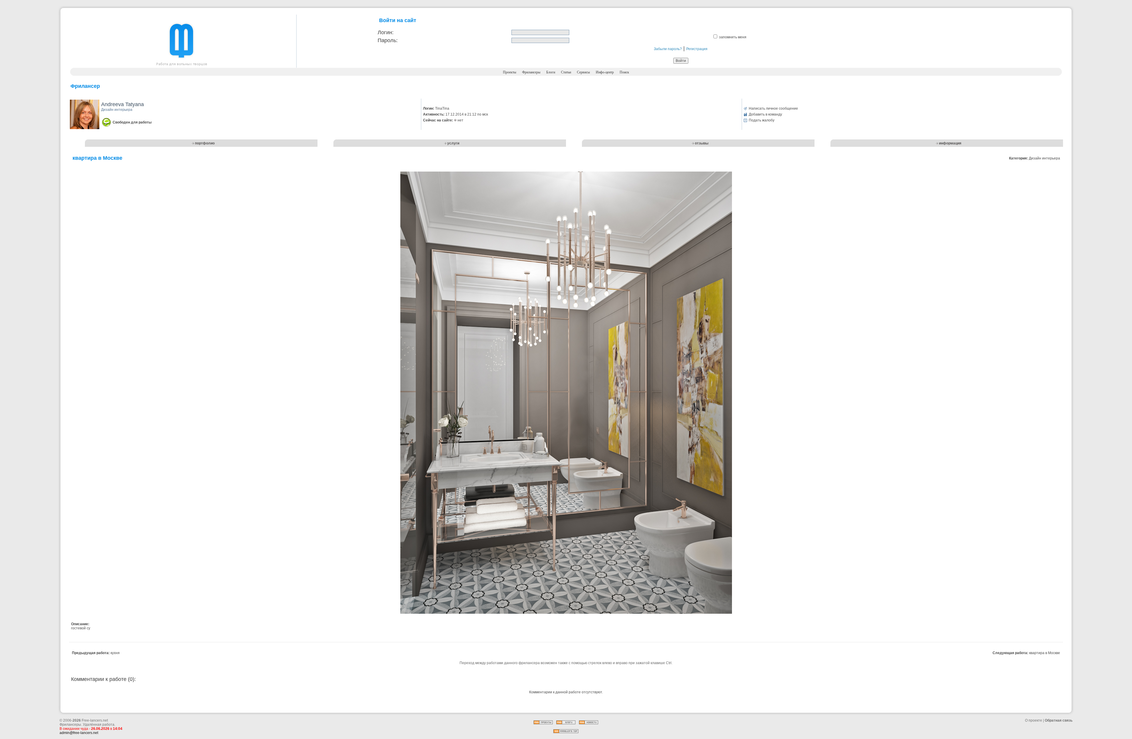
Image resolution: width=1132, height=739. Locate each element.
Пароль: (388, 40)
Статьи (566, 72)
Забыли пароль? (668, 49)
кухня (115, 653)
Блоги (550, 72)
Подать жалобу (761, 120)
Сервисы (583, 72)
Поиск (624, 72)
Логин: (386, 32)
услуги (453, 143)
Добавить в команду (765, 114)
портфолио (205, 143)
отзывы (701, 143)
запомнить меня (732, 37)
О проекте (1033, 720)
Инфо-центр (605, 72)
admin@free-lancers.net (79, 733)
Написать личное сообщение (773, 108)
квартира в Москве (1044, 653)
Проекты (509, 72)
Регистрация (697, 49)
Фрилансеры (531, 72)
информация (950, 143)
